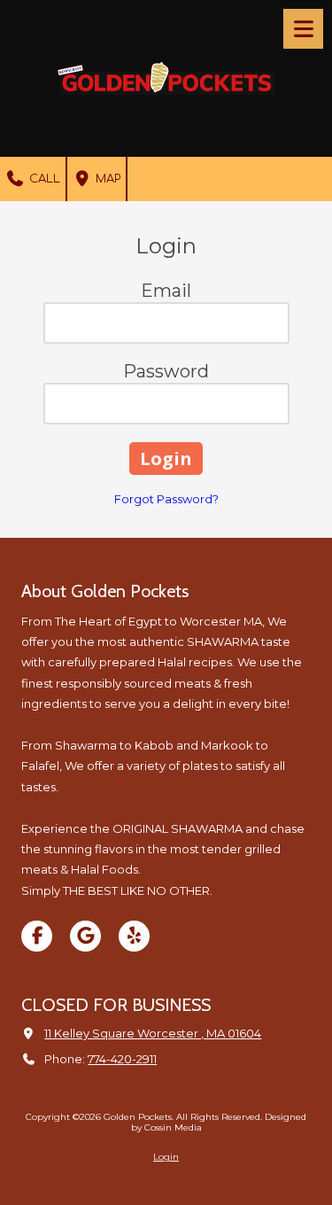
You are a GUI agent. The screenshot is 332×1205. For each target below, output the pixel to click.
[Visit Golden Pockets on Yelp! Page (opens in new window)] (134, 936)
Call (43, 179)
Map (106, 179)
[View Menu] (303, 29)
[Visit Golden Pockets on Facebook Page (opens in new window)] (36, 936)
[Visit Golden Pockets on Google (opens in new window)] (85, 936)
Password (166, 371)
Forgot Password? (166, 499)
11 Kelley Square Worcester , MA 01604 (152, 1033)
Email (166, 290)
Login (166, 1156)
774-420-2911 (122, 1059)
